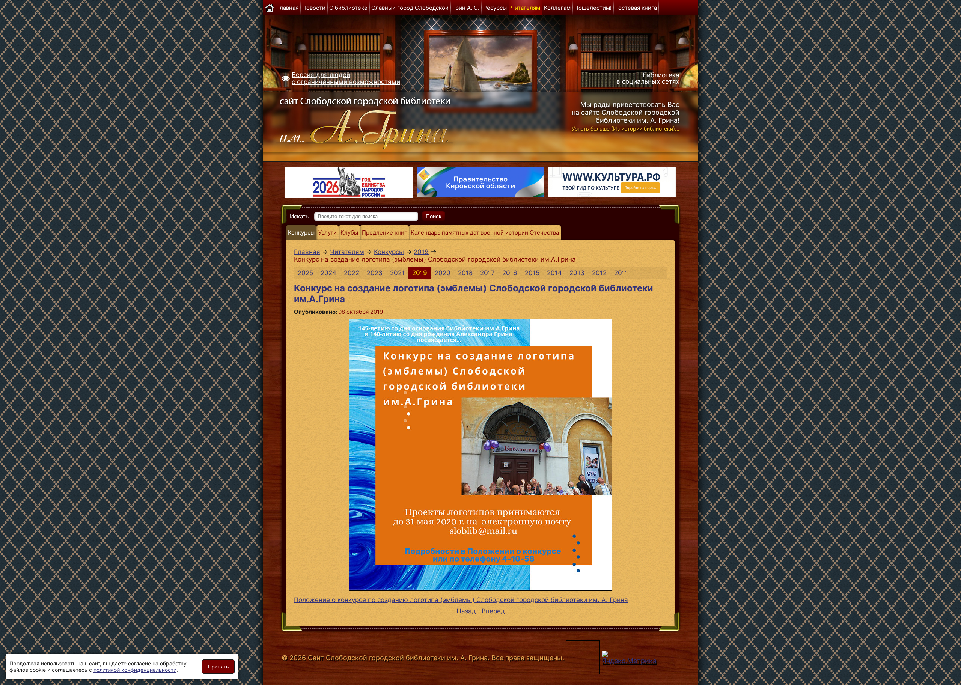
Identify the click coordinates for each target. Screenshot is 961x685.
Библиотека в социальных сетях (647, 78)
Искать (299, 216)
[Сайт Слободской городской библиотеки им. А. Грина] (380, 121)
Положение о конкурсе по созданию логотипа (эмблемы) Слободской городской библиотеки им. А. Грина (461, 600)
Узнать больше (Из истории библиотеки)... (625, 128)
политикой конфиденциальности (134, 670)
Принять (218, 667)
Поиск (433, 216)
